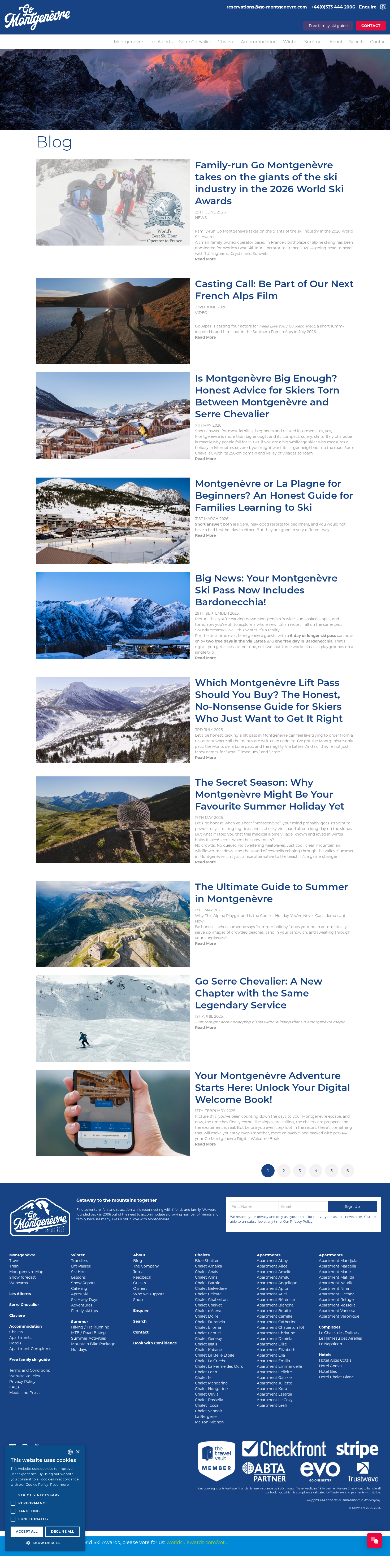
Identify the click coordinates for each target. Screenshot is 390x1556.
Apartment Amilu (273, 1277)
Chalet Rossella (209, 1399)
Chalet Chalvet (208, 1305)
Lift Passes (81, 1266)
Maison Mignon (209, 1422)
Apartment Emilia (273, 1360)
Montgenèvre (128, 41)
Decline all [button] (62, 1531)
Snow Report (83, 1282)
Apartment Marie (335, 1271)
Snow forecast (22, 1277)
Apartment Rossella (337, 1305)
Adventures (81, 1305)
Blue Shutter (207, 1260)
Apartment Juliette (274, 1383)
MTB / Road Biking (88, 1332)
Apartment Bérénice (276, 1299)
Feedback (142, 1277)
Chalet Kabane (208, 1349)
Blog (137, 1260)
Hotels (15, 1343)
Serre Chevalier (195, 41)
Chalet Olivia (207, 1394)
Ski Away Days (84, 1299)
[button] (45, 1542)
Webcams (18, 1282)
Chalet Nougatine (211, 1388)
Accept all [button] (26, 1531)
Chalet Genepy (208, 1338)
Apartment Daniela (274, 1338)
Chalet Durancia (210, 1321)
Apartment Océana (336, 1294)
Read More (205, 259)
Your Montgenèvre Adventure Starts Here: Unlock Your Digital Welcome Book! (272, 1087)
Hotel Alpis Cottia (335, 1360)
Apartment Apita (272, 1288)
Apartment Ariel (272, 1294)
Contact (378, 41)
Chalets (16, 1332)
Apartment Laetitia (274, 1394)
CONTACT (370, 25)
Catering (79, 1288)
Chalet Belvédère (211, 1288)
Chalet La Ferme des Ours (219, 1366)
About (336, 41)
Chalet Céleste (208, 1294)
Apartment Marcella (337, 1266)
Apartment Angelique (277, 1282)
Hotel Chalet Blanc (336, 1377)
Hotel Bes (328, 1371)
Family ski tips (84, 1310)
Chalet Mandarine (211, 1383)
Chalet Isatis (206, 1344)
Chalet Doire (206, 1316)
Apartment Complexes (30, 1348)
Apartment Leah (272, 1405)
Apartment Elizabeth (276, 1349)
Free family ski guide (328, 25)
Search (356, 41)
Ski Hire (78, 1271)
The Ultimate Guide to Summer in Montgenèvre (271, 892)
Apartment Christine (276, 1333)
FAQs (14, 1387)
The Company (146, 1266)
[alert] (45, 1498)
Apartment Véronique (339, 1316)
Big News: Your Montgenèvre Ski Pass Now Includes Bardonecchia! (266, 590)
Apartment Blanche (275, 1305)
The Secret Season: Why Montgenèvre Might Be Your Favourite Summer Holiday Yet (269, 794)
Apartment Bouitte (274, 1310)
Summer (313, 41)
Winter (290, 41)
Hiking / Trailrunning (90, 1327)
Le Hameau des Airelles (340, 1338)
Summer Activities (88, 1338)
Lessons (78, 1277)
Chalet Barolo (207, 1282)
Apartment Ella (271, 1355)
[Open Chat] (374, 1540)
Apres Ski (79, 1294)
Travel (14, 1260)
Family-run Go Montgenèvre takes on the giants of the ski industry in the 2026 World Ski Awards (269, 183)
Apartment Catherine (276, 1321)
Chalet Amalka (208, 1266)
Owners (140, 1288)
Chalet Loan (206, 1372)
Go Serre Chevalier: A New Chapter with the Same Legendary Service (258, 993)
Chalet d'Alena (208, 1310)
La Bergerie (205, 1416)
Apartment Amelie (274, 1271)
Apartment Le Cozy (275, 1399)
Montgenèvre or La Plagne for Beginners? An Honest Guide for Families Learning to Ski (274, 495)
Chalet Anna (206, 1277)
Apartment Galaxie (274, 1377)
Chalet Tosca (206, 1405)
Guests (139, 1282)
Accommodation (259, 41)
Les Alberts (161, 41)
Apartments (20, 1337)
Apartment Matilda (336, 1277)
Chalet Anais (206, 1271)
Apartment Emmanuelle (279, 1366)
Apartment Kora (272, 1388)
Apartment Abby (272, 1260)
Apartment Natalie (336, 1282)
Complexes (329, 1327)
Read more (59, 1485)
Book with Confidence (155, 1343)
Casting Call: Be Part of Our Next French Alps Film (274, 289)
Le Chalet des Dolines (339, 1332)
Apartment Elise (272, 1344)
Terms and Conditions (29, 1370)
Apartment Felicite (274, 1372)
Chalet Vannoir (208, 1411)
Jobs (137, 1271)
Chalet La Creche (210, 1360)
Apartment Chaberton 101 (280, 1327)
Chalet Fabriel (208, 1333)
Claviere (226, 41)
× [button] (78, 1452)
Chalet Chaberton (211, 1299)
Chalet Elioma (208, 1327)
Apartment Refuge (336, 1299)
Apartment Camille (274, 1316)
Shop (138, 1299)
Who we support (148, 1294)
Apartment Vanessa (337, 1310)
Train (14, 1266)
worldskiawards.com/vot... (197, 1542)
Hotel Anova (330, 1365)
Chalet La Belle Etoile (214, 1355)
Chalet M (203, 1377)
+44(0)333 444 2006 (319, 1500)
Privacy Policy (301, 1221)
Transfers (79, 1260)
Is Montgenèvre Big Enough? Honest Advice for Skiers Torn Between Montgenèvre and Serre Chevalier (267, 396)
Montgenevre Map (26, 1271)
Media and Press (24, 1392)
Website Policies (24, 1376)
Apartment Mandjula (338, 1260)
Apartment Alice (272, 1266)
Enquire (141, 1310)
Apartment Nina (334, 1288)
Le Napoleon (330, 1343)
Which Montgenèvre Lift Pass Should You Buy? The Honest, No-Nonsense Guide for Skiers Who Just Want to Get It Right (269, 700)
